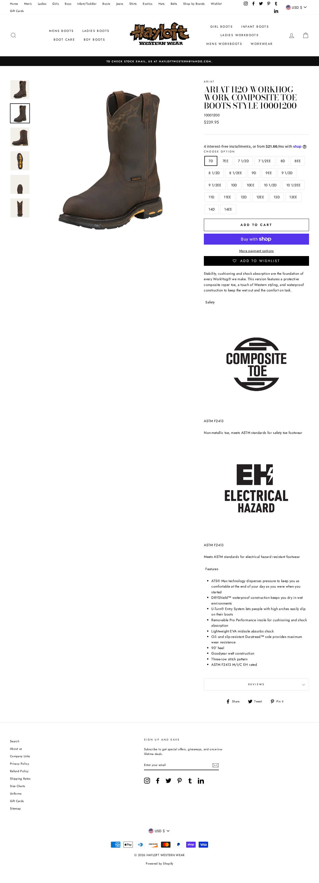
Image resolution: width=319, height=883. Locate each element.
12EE (260, 197)
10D (234, 185)
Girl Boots (221, 26)
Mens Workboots (224, 44)
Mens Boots (61, 31)
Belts (174, 3)
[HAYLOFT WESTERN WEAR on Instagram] (147, 781)
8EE (298, 160)
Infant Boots (255, 26)
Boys (68, 3)
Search (14, 741)
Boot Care (64, 39)
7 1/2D (243, 160)
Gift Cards (17, 11)
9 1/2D (287, 172)
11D (211, 197)
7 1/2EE (264, 160)
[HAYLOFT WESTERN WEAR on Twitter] (168, 781)
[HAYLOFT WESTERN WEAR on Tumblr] (190, 781)
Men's (28, 3)
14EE (228, 209)
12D (244, 197)
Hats (161, 3)
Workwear (262, 44)
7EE (226, 160)
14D (212, 209)
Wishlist (216, 3)
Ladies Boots (96, 31)
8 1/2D (214, 172)
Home (14, 3)
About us (16, 749)
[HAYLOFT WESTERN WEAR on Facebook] (158, 781)
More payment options (256, 250)
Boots (106, 3)
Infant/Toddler (86, 3)
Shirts (133, 3)
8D (283, 160)
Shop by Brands (194, 3)
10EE (250, 185)
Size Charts (17, 786)
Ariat (209, 81)
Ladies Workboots (240, 35)
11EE (227, 197)
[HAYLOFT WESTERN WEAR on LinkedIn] (201, 781)
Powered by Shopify (159, 863)
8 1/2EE (235, 172)
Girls (55, 3)
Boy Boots (94, 39)
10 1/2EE (293, 185)
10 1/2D (270, 185)
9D (254, 172)
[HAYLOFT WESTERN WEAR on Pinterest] (179, 781)
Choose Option (219, 151)
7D (211, 160)
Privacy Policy (19, 763)
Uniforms (16, 793)
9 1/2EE (215, 185)
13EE (293, 197)
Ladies (42, 3)
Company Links (20, 756)
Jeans (119, 3)
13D (277, 197)
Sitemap (15, 808)
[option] (159, 61)
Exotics (147, 3)
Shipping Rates (20, 778)
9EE (269, 172)
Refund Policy (19, 771)
